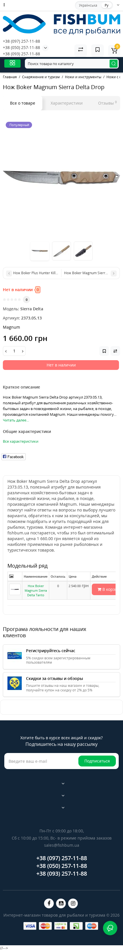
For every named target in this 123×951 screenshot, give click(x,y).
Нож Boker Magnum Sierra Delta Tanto (36, 590)
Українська (88, 5)
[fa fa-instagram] (73, 903)
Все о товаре (22, 103)
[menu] (12, 63)
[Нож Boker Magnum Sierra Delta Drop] (61, 177)
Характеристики (67, 103)
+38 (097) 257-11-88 (21, 41)
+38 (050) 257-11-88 (21, 47)
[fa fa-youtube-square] (61, 903)
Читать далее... (16, 420)
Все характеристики (20, 441)
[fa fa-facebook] (49, 903)
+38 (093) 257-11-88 (21, 53)
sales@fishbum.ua (61, 845)
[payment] (29, 926)
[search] (114, 64)
